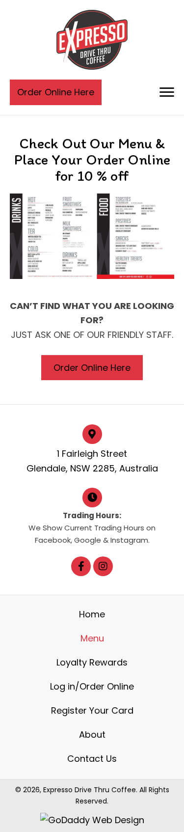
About (92, 734)
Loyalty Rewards (92, 662)
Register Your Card (92, 710)
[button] (166, 92)
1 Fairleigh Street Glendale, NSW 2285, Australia (92, 460)
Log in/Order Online (92, 686)
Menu (92, 638)
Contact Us (92, 758)
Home (92, 614)
